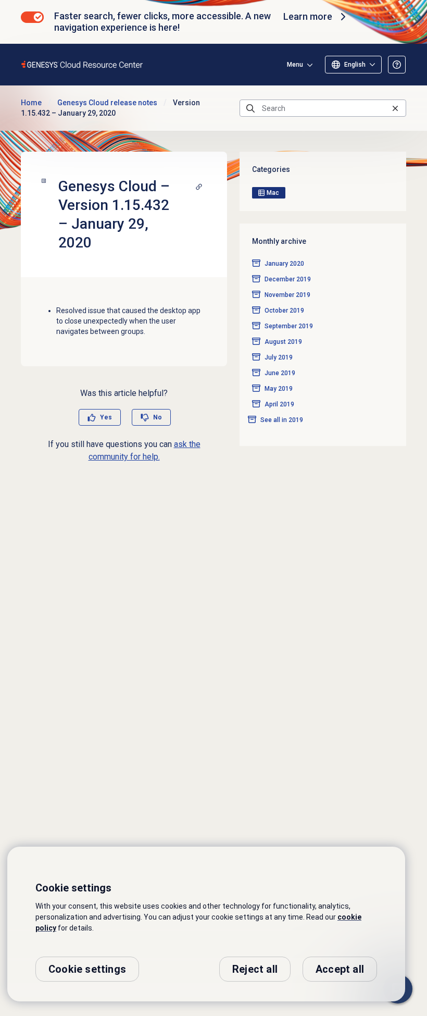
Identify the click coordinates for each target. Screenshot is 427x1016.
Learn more (307, 16)
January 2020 (284, 263)
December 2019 (288, 279)
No (157, 417)
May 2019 (279, 388)
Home (31, 102)
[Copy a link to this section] (199, 186)
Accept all (340, 969)
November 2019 (287, 295)
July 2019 (279, 357)
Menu (295, 64)
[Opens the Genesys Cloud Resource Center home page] (82, 64)
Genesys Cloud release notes (107, 102)
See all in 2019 (281, 420)
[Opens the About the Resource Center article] (397, 64)
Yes (106, 417)
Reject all (255, 969)
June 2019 (280, 373)
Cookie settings (87, 969)
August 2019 (283, 341)
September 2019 (289, 326)
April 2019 (279, 404)
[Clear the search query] (395, 108)
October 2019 (284, 310)
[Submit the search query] (250, 108)
